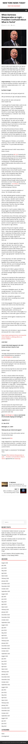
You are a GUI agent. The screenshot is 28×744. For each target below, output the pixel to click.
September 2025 (6, 591)
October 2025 (5, 589)
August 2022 (5, 687)
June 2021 (4, 723)
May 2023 (4, 664)
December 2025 (6, 583)
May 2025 (4, 601)
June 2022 (4, 692)
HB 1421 (16, 154)
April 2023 (4, 666)
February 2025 (5, 609)
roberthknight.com (8, 357)
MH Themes (23, 742)
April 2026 (4, 573)
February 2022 (5, 702)
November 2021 (6, 710)
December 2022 (6, 677)
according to (15, 183)
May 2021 (4, 726)
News (3, 733)
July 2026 (4, 565)
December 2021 (6, 708)
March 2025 (5, 607)
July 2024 (4, 627)
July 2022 (4, 690)
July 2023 (4, 658)
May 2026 (4, 570)
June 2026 (4, 568)
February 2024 (5, 640)
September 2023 (6, 653)
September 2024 (6, 622)
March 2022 (5, 700)
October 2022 (5, 682)
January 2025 (5, 612)
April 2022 (4, 697)
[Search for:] (14, 522)
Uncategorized (5, 736)
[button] (26, 10)
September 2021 (6, 715)
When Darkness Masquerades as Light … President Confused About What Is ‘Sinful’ (13, 456)
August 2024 (5, 625)
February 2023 (5, 671)
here (11, 438)
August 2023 (5, 656)
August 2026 (5, 563)
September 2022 (6, 684)
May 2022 (4, 695)
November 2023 (6, 648)
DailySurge (17, 458)
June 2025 (4, 599)
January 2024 (5, 643)
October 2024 (5, 620)
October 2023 (5, 651)
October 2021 (5, 713)
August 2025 (5, 594)
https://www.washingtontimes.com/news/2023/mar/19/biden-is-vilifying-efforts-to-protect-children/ (14, 337)
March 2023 (5, 669)
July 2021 (4, 721)
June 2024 (4, 630)
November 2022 (6, 679)
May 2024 (4, 633)
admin (13, 25)
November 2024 (6, 617)
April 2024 (4, 635)
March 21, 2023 (6, 25)
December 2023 (6, 645)
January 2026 (5, 581)
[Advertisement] (14, 470)
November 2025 (6, 586)
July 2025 (4, 596)
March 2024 (5, 638)
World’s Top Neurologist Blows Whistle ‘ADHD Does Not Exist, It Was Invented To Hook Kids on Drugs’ (14, 549)
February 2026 (5, 578)
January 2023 (5, 674)
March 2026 (5, 576)
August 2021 (5, 718)
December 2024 (6, 614)
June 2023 (4, 661)
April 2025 (4, 604)
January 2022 (5, 705)
